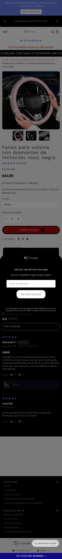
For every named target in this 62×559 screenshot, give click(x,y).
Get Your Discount (31, 294)
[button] (31, 556)
